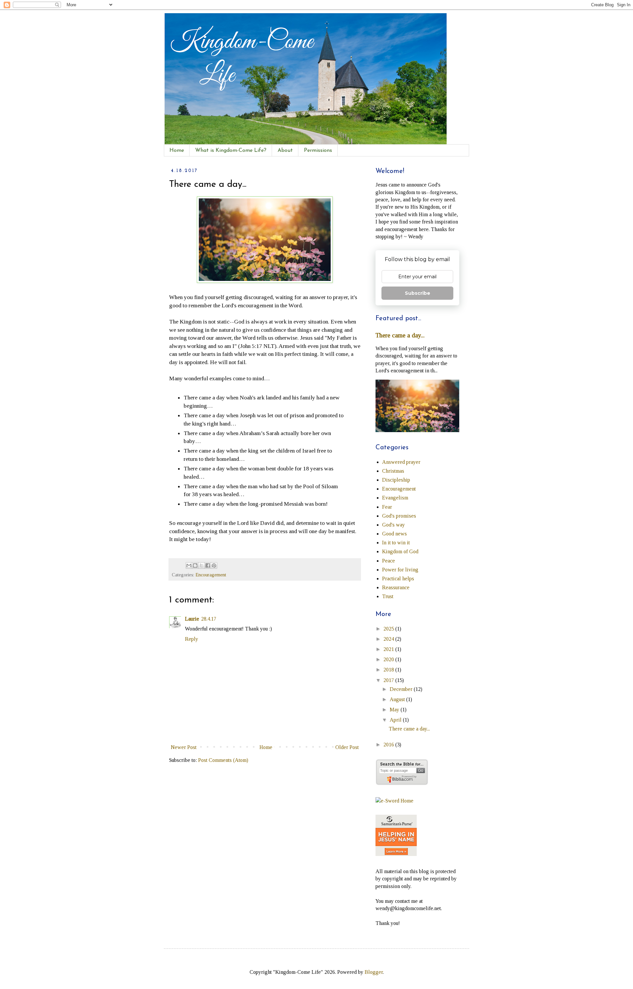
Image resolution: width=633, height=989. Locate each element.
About (285, 150)
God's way (393, 525)
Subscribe (417, 293)
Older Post (347, 747)
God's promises (399, 516)
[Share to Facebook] (207, 565)
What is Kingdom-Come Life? (230, 150)
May (395, 709)
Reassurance (395, 587)
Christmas (393, 471)
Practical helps (398, 578)
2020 (389, 659)
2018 (389, 669)
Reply (191, 639)
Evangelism (395, 497)
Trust (387, 596)
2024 (389, 639)
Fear (387, 507)
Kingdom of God (400, 551)
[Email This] (189, 565)
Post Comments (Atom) (223, 760)
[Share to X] (201, 565)
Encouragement (211, 574)
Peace (388, 560)
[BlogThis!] (195, 565)
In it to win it (396, 542)
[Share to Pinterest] (214, 565)
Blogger (374, 972)
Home (176, 150)
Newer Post (183, 747)
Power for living (400, 569)
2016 (389, 744)
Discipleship (396, 480)
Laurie (192, 619)
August (398, 699)
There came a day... (400, 335)
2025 (389, 628)
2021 (389, 649)
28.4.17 (208, 619)
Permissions (318, 150)
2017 (389, 680)
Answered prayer (401, 462)
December (402, 689)
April (396, 720)
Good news (394, 533)
